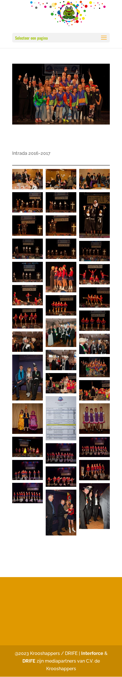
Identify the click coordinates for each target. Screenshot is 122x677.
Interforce (92, 653)
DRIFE (28, 661)
